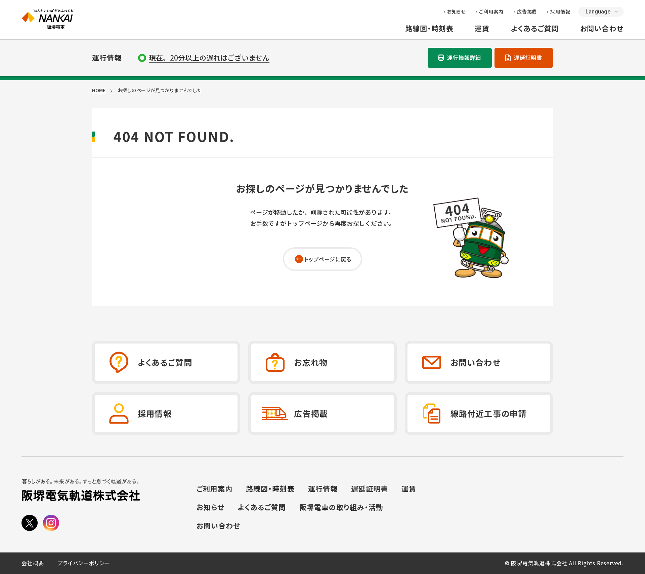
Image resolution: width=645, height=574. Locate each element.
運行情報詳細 (464, 57)
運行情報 (323, 488)
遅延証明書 (528, 57)
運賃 (482, 28)
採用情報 (560, 11)
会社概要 (33, 563)
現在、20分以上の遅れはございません (209, 58)
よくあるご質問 (534, 28)
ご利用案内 (491, 11)
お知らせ (456, 11)
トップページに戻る (327, 259)
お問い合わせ (602, 28)
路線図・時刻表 (429, 28)
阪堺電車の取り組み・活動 (341, 507)
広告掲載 (527, 11)
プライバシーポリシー (83, 563)
